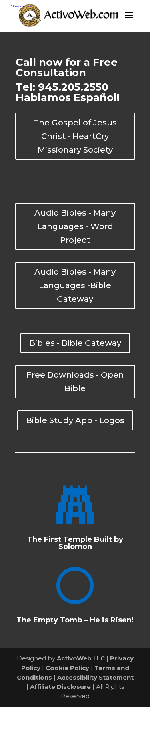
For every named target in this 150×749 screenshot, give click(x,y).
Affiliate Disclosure (60, 686)
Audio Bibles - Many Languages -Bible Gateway (75, 285)
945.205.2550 (73, 87)
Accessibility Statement (95, 677)
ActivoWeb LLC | (83, 658)
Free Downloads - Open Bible (75, 381)
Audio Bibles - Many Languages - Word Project (75, 226)
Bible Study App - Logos (75, 420)
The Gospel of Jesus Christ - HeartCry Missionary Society (75, 136)
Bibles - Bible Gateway (75, 343)
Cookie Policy (67, 668)
